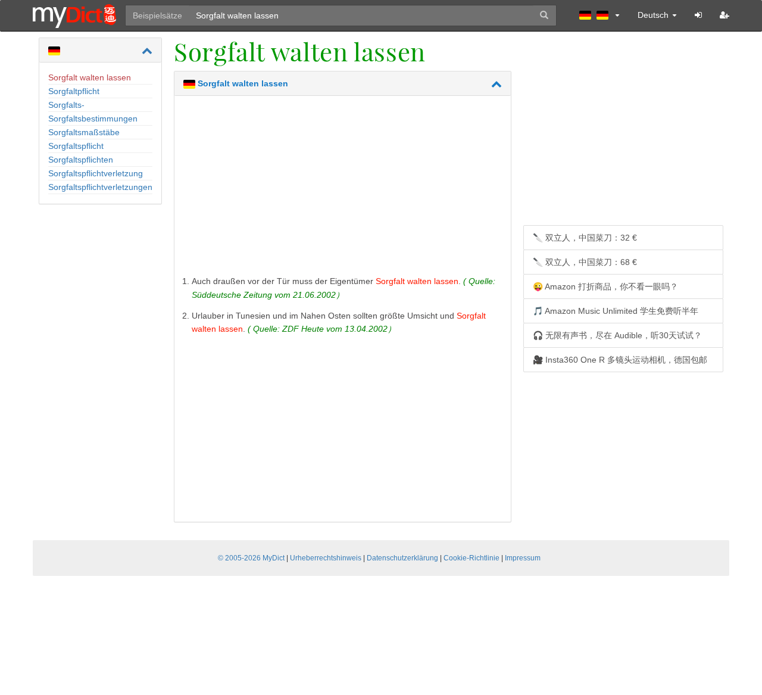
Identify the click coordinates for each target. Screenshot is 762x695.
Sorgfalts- (66, 105)
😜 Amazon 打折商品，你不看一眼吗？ (605, 286)
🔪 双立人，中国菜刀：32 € (585, 237)
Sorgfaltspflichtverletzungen (100, 187)
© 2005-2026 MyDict (251, 558)
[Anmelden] (698, 15)
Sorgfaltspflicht (76, 146)
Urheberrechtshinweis (325, 558)
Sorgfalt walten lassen (89, 77)
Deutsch (654, 15)
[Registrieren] (724, 15)
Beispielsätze (157, 15)
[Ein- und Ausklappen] (147, 50)
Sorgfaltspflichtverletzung (95, 173)
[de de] (599, 15)
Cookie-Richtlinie (471, 558)
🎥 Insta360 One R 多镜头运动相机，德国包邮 (620, 359)
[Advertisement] (343, 188)
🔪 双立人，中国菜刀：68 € (585, 262)
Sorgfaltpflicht (73, 91)
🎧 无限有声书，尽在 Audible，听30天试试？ (617, 335)
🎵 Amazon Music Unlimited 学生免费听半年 (615, 311)
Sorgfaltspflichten (80, 159)
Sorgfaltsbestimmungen (93, 118)
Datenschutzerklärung (402, 558)
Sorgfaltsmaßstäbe (84, 132)
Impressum (523, 558)
